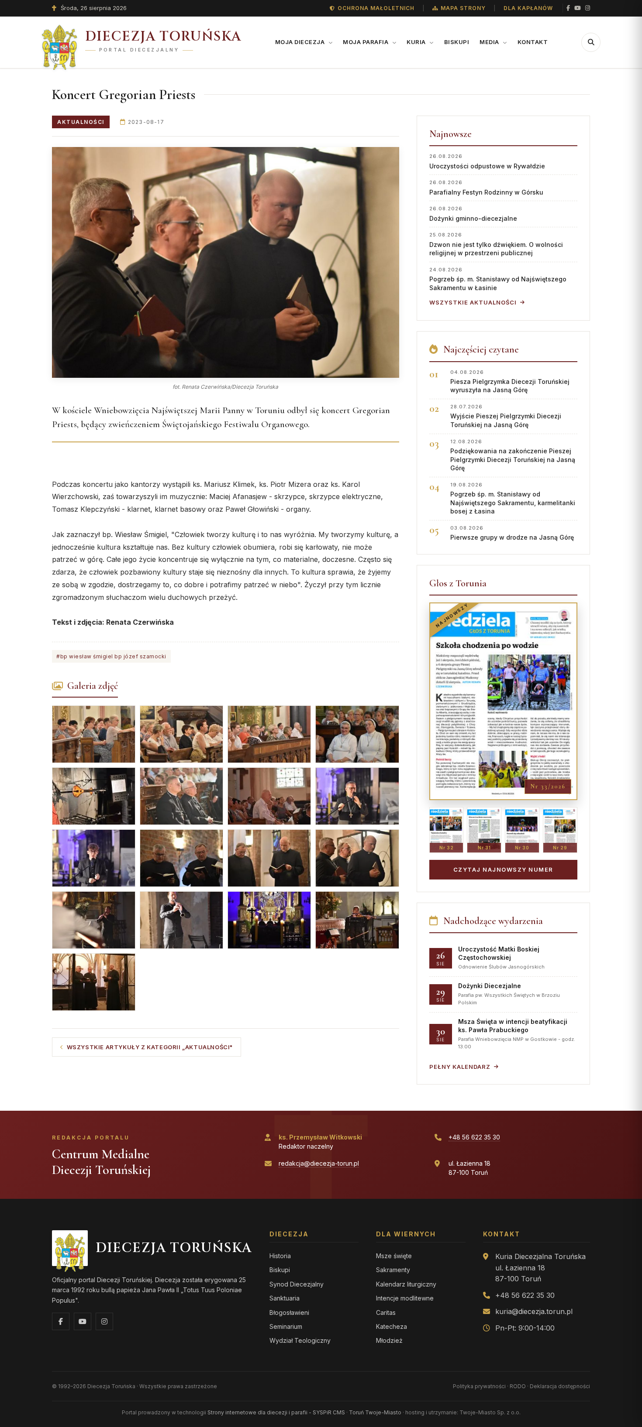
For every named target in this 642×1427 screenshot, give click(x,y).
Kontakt (533, 41)
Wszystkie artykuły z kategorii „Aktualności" (150, 1047)
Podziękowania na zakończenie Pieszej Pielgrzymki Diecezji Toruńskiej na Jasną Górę (512, 455)
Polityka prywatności (479, 1386)
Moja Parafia (366, 41)
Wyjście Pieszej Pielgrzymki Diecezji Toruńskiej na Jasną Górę (505, 416)
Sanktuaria (284, 1298)
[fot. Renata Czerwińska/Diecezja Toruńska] (225, 262)
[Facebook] (568, 8)
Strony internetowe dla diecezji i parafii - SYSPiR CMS (276, 1412)
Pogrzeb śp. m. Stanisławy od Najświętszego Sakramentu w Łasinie (497, 279)
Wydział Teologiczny (300, 1340)
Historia (280, 1255)
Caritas (386, 1312)
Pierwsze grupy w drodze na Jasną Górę (512, 533)
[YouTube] (577, 8)
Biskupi (456, 41)
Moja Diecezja (300, 41)
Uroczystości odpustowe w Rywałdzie (487, 161)
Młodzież (389, 1340)
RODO (518, 1386)
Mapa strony (463, 8)
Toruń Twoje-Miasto (375, 1412)
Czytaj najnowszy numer (503, 869)
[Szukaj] (591, 42)
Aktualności (80, 122)
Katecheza (391, 1326)
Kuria (417, 41)
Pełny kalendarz (459, 1066)
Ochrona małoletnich (376, 8)
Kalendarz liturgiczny (406, 1284)
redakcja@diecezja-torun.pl (319, 1163)
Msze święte (394, 1255)
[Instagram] (587, 8)
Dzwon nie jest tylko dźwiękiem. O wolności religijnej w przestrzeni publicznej (496, 244)
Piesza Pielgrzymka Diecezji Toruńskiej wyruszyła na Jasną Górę (510, 381)
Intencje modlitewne (405, 1298)
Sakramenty (393, 1269)
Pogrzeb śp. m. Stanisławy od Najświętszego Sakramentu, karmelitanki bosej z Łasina (512, 498)
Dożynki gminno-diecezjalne (473, 213)
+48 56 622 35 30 (474, 1137)
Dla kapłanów (528, 8)
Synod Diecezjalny (296, 1284)
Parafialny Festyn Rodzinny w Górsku (486, 187)
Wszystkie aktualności (473, 302)
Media (490, 41)
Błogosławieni (289, 1312)
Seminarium (285, 1326)
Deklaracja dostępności (560, 1386)
